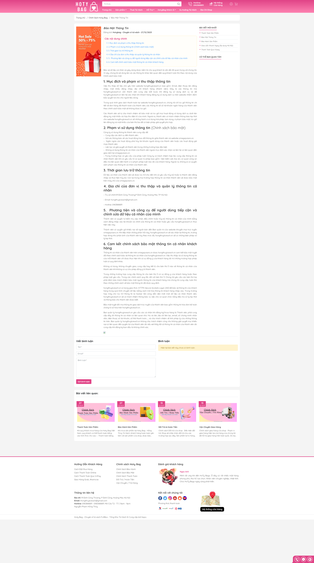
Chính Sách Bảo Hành (126, 469)
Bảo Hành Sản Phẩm (209, 41)
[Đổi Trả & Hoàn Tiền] (177, 412)
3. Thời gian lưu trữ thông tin (120, 50)
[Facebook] (160, 498)
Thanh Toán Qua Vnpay (210, 50)
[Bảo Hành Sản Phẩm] (136, 412)
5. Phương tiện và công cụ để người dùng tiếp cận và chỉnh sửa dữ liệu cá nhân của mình (147, 58)
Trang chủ (106, 10)
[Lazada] (185, 498)
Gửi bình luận (84, 381)
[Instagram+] (170, 498)
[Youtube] (175, 498)
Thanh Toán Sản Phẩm (210, 33)
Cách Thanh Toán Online (85, 472)
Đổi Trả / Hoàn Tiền (125, 479)
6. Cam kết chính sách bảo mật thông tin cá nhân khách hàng (136, 62)
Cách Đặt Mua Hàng (83, 469)
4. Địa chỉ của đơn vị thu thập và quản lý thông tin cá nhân (134, 54)
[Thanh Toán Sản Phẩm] (96, 412)
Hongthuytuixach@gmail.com (93, 500)
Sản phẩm (120, 10)
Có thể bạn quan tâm (210, 57)
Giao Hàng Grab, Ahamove (86, 479)
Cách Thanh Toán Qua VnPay (87, 476)
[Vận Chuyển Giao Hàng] (218, 412)
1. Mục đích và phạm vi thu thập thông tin (126, 43)
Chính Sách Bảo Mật (125, 472)
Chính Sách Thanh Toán (126, 476)
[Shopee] (180, 498)
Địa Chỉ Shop (206, 10)
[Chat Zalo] (310, 559)
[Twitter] (165, 498)
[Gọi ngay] (297, 559)
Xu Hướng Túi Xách (187, 10)
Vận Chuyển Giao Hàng (210, 427)
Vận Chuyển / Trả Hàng (127, 483)
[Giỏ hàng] (237, 3)
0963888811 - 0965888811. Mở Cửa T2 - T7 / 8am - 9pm (106, 503)
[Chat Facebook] (303, 559)
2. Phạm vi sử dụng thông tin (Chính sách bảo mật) (131, 47)
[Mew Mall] (88, 51)
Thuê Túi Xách (136, 10)
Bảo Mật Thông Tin (208, 37)
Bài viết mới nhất (208, 28)
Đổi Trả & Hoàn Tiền (168, 427)
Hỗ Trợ (149, 10)
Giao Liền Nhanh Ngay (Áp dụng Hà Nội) (217, 45)
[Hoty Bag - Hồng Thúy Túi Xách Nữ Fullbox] (87, 6)
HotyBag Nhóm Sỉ (166, 10)
